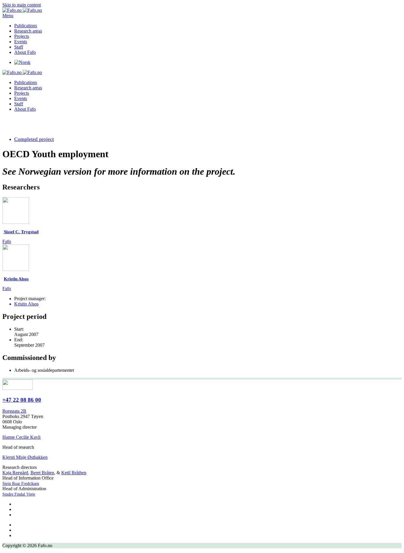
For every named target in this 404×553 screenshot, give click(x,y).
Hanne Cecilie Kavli (21, 437)
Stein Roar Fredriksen (20, 483)
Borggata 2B (14, 411)
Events (20, 41)
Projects (21, 36)
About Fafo (25, 52)
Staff (18, 46)
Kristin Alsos (26, 303)
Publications (25, 25)
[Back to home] (22, 10)
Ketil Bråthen (73, 472)
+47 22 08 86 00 (21, 400)
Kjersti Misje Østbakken (25, 457)
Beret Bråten (42, 472)
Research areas (28, 30)
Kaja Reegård (15, 472)
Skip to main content (21, 4)
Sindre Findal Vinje (18, 494)
